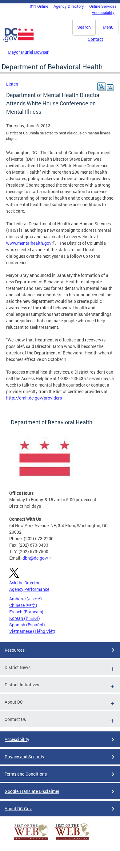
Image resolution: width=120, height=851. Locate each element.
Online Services (103, 6)
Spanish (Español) (27, 625)
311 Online (39, 6)
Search (84, 27)
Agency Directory (69, 6)
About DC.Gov (18, 808)
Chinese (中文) (23, 605)
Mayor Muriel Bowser (28, 52)
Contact (95, 39)
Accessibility (103, 12)
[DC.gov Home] (18, 41)
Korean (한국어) (24, 618)
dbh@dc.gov (34, 558)
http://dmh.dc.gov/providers (34, 398)
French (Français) (26, 612)
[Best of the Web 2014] (31, 840)
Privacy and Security (24, 757)
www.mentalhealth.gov (28, 243)
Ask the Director (24, 583)
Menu (108, 27)
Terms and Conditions (26, 774)
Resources (15, 650)
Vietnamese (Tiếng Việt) (32, 631)
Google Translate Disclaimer (32, 791)
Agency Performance (29, 589)
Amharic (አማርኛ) (25, 599)
